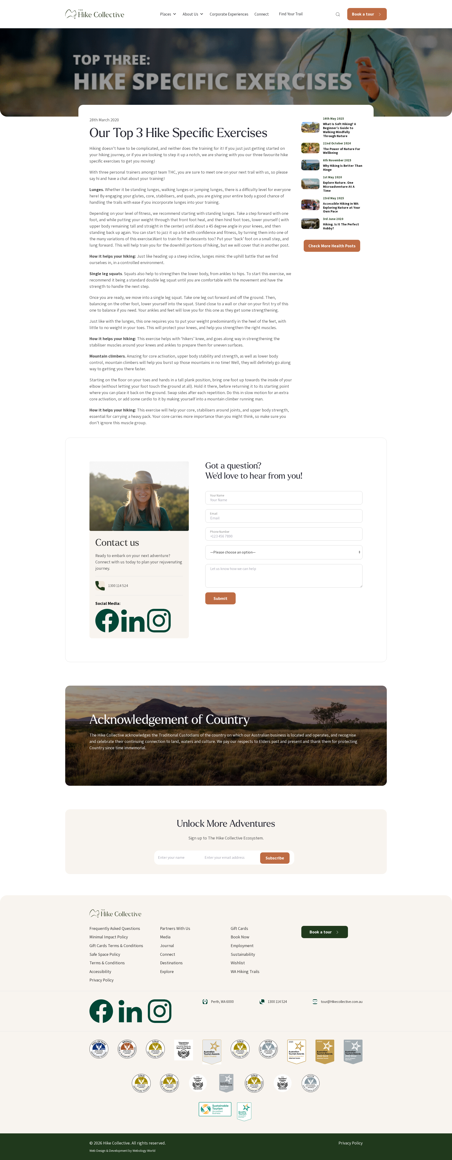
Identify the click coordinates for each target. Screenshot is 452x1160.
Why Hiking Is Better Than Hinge (342, 167)
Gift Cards (239, 928)
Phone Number (219, 532)
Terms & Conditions (107, 962)
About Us (190, 14)
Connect (261, 14)
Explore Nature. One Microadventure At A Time (339, 186)
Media (165, 937)
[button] (337, 14)
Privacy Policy (101, 980)
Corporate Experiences (229, 14)
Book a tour (363, 14)
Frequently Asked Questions (114, 928)
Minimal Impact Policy (108, 937)
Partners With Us (175, 928)
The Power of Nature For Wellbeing (341, 151)
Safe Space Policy (104, 954)
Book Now (240, 937)
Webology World (144, 1150)
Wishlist (238, 962)
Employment (242, 945)
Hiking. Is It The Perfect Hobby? (341, 226)
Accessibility (100, 971)
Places (165, 14)
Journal (167, 945)
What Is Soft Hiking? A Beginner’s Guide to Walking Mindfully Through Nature (339, 130)
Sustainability (243, 954)
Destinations (171, 962)
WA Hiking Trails (245, 971)
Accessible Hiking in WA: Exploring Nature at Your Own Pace (341, 207)
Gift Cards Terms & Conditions (116, 945)
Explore (167, 971)
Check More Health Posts (331, 245)
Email (213, 514)
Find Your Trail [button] (291, 13)
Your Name (217, 495)
